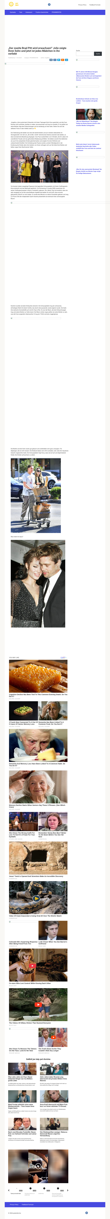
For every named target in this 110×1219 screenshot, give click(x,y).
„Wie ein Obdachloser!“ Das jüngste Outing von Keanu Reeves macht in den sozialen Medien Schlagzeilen (88, 123)
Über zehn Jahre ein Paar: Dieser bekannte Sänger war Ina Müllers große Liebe (20, 1079)
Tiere (20, 12)
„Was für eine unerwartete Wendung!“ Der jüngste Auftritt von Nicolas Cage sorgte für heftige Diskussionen (89, 171)
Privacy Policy (82, 5)
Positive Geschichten (42, 12)
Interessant (29, 12)
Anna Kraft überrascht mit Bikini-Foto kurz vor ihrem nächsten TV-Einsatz (53, 1105)
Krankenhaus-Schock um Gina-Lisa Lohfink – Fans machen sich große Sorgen (87, 101)
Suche (78, 50)
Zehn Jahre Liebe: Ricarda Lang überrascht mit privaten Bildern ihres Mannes (53, 1079)
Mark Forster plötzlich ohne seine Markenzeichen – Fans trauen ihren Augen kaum (21, 1106)
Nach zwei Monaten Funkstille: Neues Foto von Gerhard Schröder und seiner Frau (22, 1134)
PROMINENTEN (56, 12)
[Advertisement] (55, 29)
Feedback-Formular (94, 5)
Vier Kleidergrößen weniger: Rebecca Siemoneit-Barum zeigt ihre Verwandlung (53, 1134)
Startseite (13, 12)
